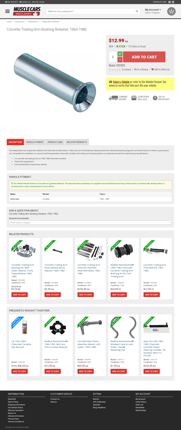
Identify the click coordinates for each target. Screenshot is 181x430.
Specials (96, 405)
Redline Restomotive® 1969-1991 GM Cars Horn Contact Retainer (56, 344)
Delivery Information (16, 416)
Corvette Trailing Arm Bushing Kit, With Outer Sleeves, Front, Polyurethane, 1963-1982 (22, 270)
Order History (141, 402)
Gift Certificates (99, 402)
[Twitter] (173, 2)
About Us (12, 413)
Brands (96, 399)
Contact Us (26, 2)
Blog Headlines (99, 407)
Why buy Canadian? (16, 410)
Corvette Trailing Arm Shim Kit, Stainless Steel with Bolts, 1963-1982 (89, 269)
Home (9, 22)
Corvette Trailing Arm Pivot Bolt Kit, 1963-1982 (155, 267)
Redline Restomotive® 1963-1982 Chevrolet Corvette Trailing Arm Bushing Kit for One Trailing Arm (122, 270)
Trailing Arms (33, 22)
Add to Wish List (162, 69)
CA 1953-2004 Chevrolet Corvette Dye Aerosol (21, 344)
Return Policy (13, 402)
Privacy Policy (13, 419)
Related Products (77, 142)
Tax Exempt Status (15, 407)
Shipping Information (16, 405)
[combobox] (90, 222)
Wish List (139, 405)
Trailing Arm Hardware (50, 22)
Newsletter (140, 407)
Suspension (19, 22)
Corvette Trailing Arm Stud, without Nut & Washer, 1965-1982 (56, 267)
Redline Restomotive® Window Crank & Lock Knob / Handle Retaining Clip (122, 345)
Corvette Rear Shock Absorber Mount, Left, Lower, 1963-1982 (89, 344)
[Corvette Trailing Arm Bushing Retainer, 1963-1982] (55, 82)
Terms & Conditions (16, 422)
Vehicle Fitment (35, 142)
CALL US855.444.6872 (164, 98)
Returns (53, 402)
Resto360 (12, 399)
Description (15, 142)
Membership (141, 410)
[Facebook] (170, 2)
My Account (140, 399)
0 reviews (126, 69)
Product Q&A (55, 142)
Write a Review (141, 69)
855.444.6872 (12, 2)
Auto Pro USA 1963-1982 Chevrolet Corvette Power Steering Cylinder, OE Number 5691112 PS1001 (155, 348)
